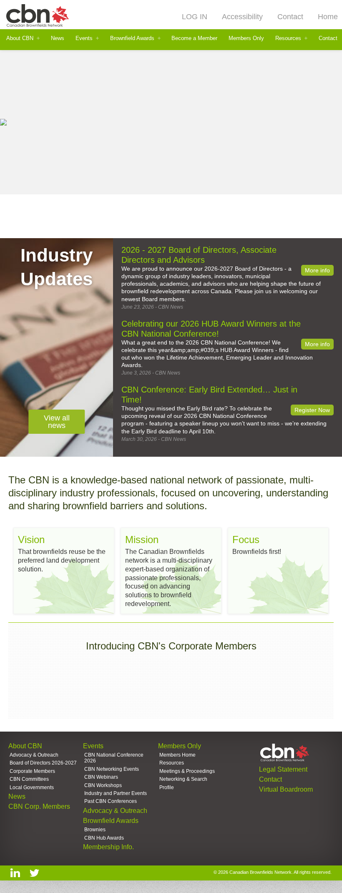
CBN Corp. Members (39, 806)
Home (328, 17)
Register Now (312, 410)
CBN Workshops (103, 785)
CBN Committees (29, 779)
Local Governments (32, 787)
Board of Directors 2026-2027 (43, 763)
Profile (166, 787)
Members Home (177, 755)
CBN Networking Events (111, 769)
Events (84, 38)
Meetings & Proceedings (187, 771)
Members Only (246, 38)
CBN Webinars (101, 777)
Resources (288, 38)
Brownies (95, 830)
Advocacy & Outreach (34, 755)
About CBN (19, 38)
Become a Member (194, 38)
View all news (57, 422)
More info (317, 270)
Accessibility (242, 17)
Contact (290, 17)
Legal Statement (283, 769)
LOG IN (194, 17)
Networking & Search (183, 779)
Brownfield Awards (132, 38)
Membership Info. (108, 846)
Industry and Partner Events (115, 793)
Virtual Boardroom (286, 789)
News (57, 38)
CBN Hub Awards (104, 838)
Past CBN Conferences (110, 801)
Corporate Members (32, 771)
